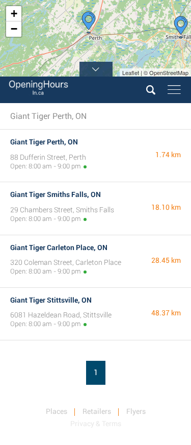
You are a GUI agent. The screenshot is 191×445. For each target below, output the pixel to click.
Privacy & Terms (95, 423)
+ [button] (14, 13)
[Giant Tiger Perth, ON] (88, 22)
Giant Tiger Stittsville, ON (51, 300)
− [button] (14, 28)
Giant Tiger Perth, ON (44, 142)
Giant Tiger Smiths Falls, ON (55, 194)
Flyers (136, 411)
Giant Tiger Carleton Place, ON (58, 247)
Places (56, 411)
